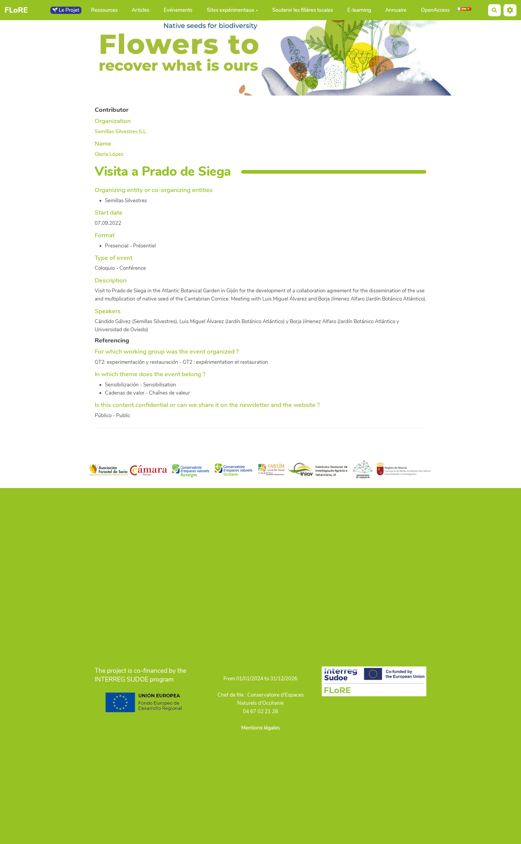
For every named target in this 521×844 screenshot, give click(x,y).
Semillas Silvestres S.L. (121, 131)
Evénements (178, 10)
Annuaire (395, 10)
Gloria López (109, 154)
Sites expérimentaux (230, 10)
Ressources (104, 10)
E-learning (359, 10)
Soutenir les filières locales (302, 10)
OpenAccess (435, 10)
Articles (140, 10)
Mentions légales (260, 727)
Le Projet (68, 10)
